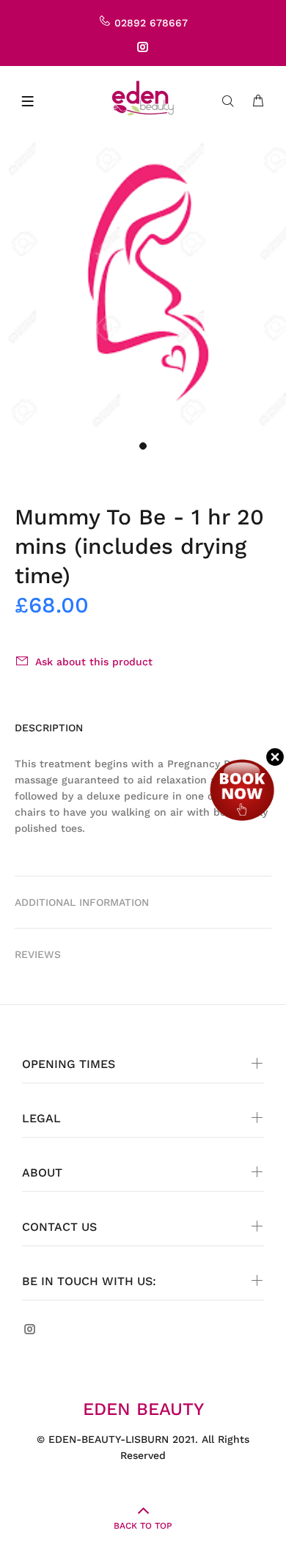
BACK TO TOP (143, 1526)
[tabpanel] (143, 285)
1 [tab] (143, 446)
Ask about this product (94, 662)
